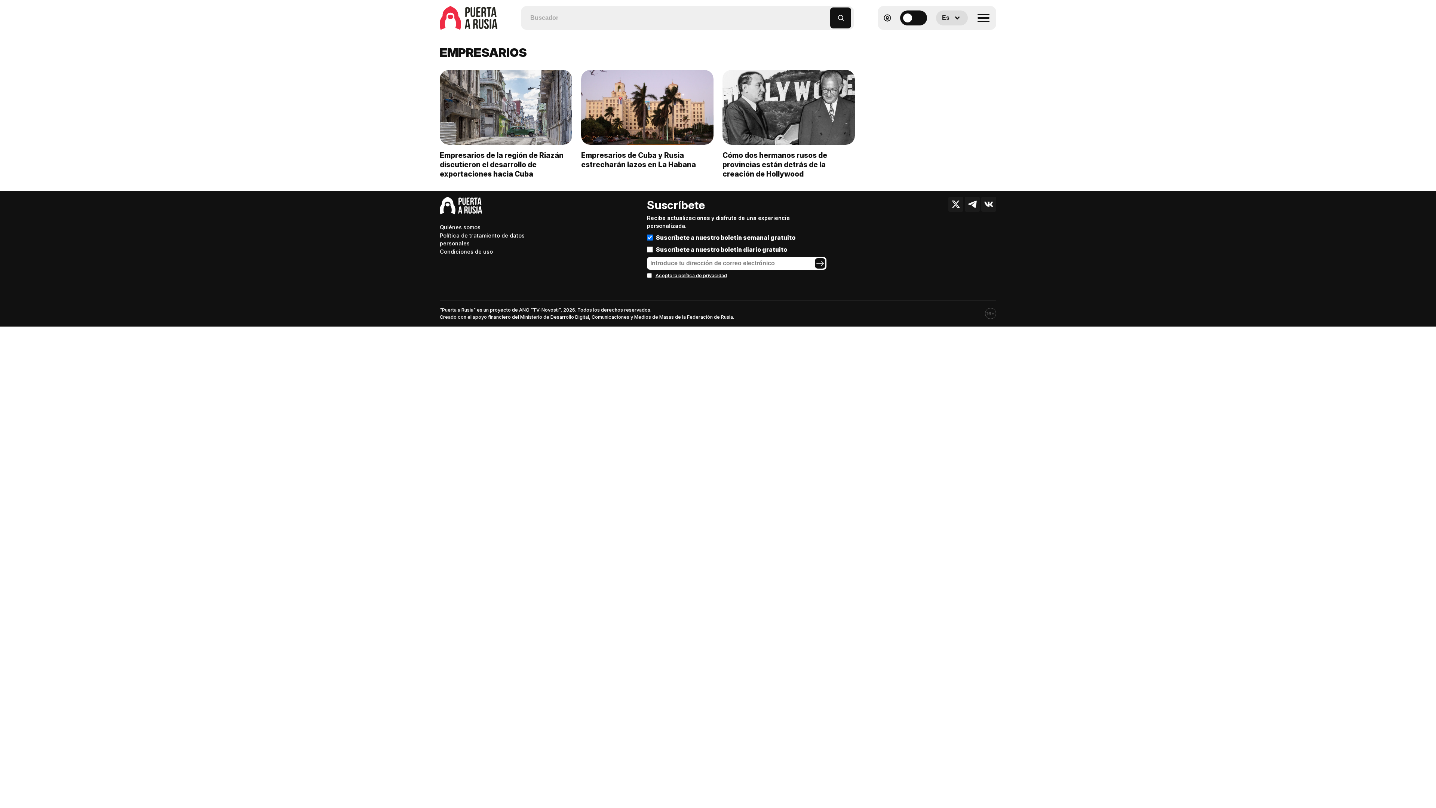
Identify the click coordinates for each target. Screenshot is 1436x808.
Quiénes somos (460, 227)
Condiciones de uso (466, 251)
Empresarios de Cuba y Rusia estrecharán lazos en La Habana (638, 160)
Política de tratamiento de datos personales (482, 239)
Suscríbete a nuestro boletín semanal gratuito (725, 237)
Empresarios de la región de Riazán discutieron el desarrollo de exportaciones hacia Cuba (502, 164)
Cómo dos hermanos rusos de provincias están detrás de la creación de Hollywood (774, 164)
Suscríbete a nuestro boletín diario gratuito (721, 249)
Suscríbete (676, 205)
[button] (824, 14)
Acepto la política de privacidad (691, 275)
